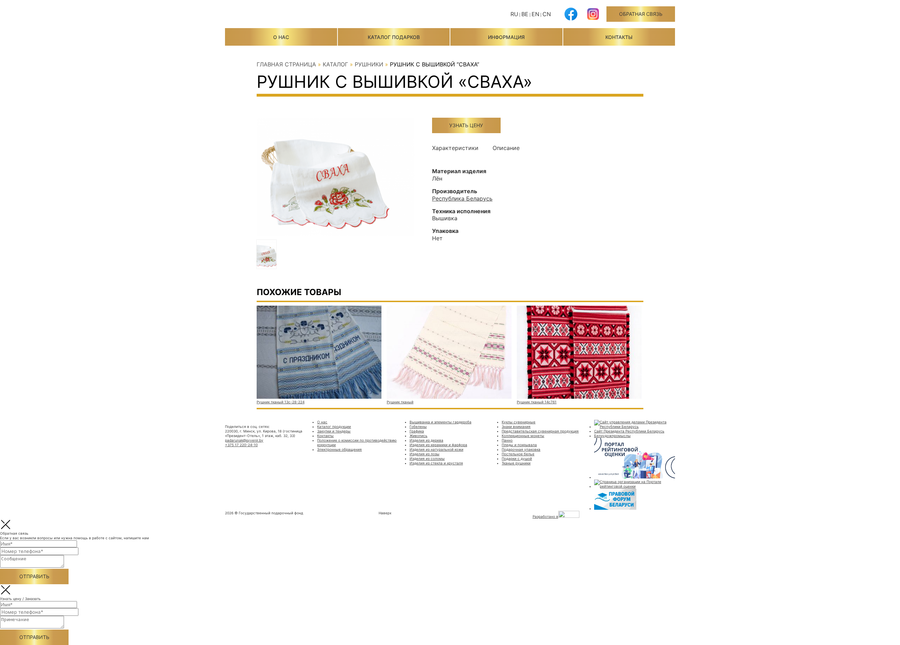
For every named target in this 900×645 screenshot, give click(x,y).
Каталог (335, 64)
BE (524, 14)
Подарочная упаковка (521, 449)
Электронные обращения (339, 449)
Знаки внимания (516, 426)
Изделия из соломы (427, 458)
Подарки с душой (517, 458)
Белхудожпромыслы (612, 436)
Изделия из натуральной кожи (436, 449)
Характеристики (455, 147)
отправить (34, 576)
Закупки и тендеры (334, 431)
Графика (417, 431)
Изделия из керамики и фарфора (438, 445)
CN (546, 14)
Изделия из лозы (424, 454)
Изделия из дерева (426, 440)
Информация (506, 37)
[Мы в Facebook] (571, 19)
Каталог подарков (394, 37)
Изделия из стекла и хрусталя (436, 463)
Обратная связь (640, 14)
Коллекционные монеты (523, 436)
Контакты (618, 37)
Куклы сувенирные (518, 422)
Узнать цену (466, 125)
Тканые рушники (516, 463)
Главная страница (286, 64)
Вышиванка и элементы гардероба (440, 422)
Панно (507, 440)
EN (535, 14)
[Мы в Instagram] (593, 19)
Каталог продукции (334, 426)
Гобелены (418, 426)
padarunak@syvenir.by (244, 440)
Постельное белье (518, 454)
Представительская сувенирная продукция (540, 431)
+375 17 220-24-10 (241, 445)
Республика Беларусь (462, 198)
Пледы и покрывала (519, 445)
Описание (506, 147)
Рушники (369, 64)
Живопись (419, 436)
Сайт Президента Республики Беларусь (629, 431)
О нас (281, 37)
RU (514, 14)
